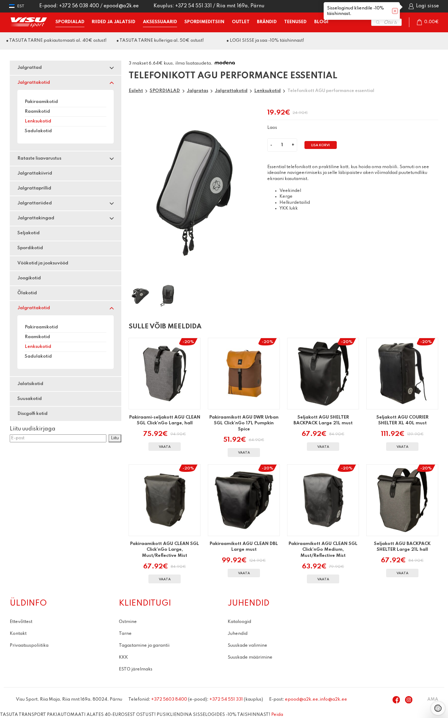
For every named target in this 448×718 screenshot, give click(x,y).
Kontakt (18, 633)
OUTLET (241, 22)
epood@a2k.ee (121, 6)
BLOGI (321, 22)
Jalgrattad (29, 67)
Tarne (125, 633)
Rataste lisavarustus (39, 158)
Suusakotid (29, 399)
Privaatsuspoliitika (29, 645)
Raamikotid (37, 111)
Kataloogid (239, 622)
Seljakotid (28, 233)
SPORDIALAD (69, 22)
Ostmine (128, 622)
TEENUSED (295, 22)
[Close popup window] (395, 11)
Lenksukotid (38, 121)
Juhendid (237, 633)
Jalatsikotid (30, 384)
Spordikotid (30, 248)
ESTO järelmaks (135, 669)
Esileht (136, 91)
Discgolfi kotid (32, 414)
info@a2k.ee (333, 699)
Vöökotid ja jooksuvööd (42, 263)
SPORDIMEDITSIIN (204, 22)
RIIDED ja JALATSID (113, 22)
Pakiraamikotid (41, 102)
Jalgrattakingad (35, 218)
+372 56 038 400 (79, 6)
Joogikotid (29, 278)
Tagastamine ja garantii (144, 645)
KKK (123, 657)
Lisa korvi (320, 145)
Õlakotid (27, 293)
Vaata (165, 447)
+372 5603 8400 (169, 699)
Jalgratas (197, 91)
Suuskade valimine (247, 645)
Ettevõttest (21, 622)
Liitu (115, 438)
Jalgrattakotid (33, 82)
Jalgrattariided (34, 203)
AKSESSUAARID (160, 22)
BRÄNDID (267, 22)
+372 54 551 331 (193, 6)
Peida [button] (277, 715)
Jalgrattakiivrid (34, 173)
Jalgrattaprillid (34, 188)
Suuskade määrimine (250, 657)
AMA (432, 699)
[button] (16, 6)
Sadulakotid (38, 131)
